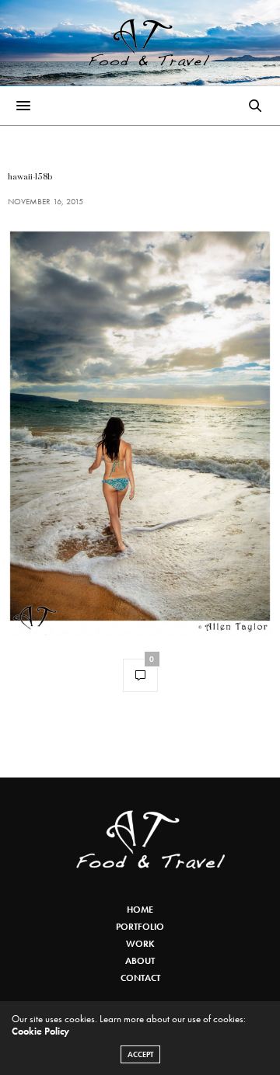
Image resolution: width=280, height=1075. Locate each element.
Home (140, 909)
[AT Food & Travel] (140, 43)
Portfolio (140, 926)
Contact (140, 978)
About (140, 961)
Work (140, 944)
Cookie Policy (40, 1031)
